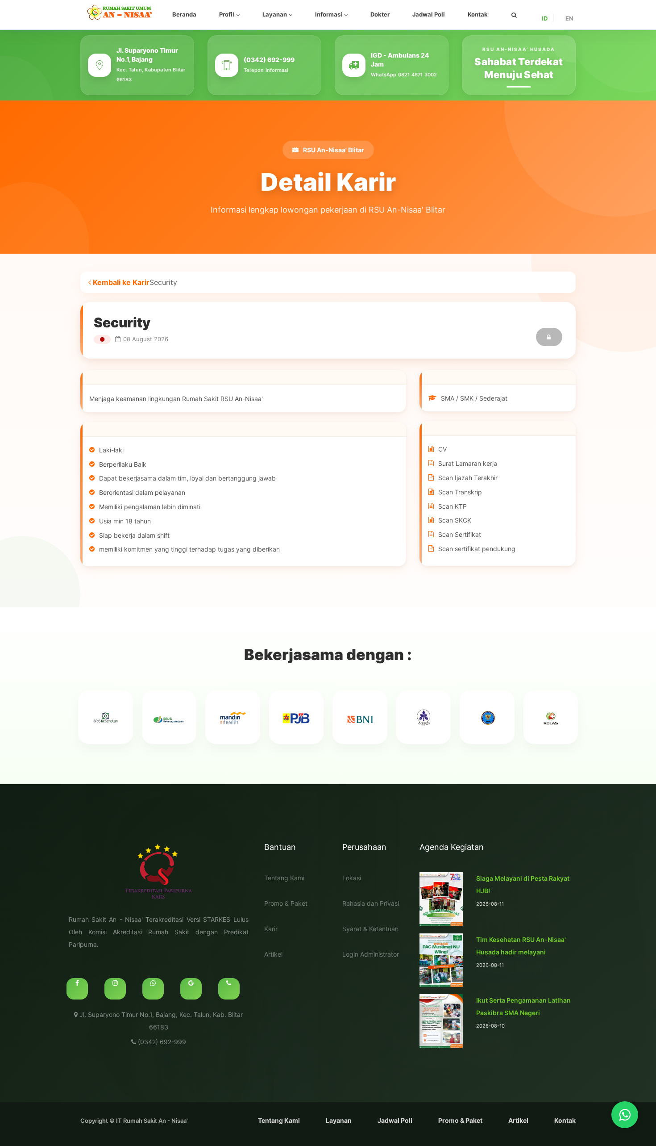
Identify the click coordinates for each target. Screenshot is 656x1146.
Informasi (328, 14)
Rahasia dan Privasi (370, 903)
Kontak (478, 14)
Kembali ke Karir (120, 282)
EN (569, 18)
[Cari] (514, 15)
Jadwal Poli (428, 14)
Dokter (380, 14)
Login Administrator (370, 954)
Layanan (274, 14)
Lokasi (351, 878)
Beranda (184, 14)
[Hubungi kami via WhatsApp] (624, 1114)
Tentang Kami (284, 878)
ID (545, 18)
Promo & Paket (285, 903)
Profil (226, 14)
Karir (271, 929)
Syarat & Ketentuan (370, 929)
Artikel (273, 954)
